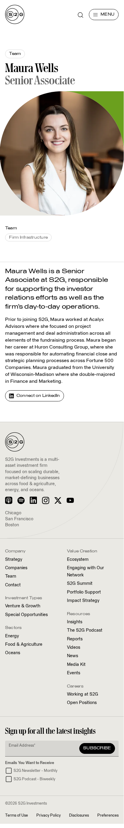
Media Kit (76, 665)
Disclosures (79, 815)
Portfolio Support (84, 592)
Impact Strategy (83, 601)
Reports (75, 639)
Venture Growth (22, 606)
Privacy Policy (48, 815)
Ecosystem (78, 560)
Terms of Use (16, 815)
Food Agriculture (23, 644)
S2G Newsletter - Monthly (35, 771)
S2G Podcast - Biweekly (34, 779)
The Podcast (84, 630)
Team (10, 576)
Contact (13, 585)
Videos (73, 647)
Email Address (22, 746)
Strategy (13, 560)
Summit (79, 584)
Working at (82, 694)
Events (73, 673)
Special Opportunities (26, 615)
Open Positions (82, 703)
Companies (16, 568)
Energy (12, 636)
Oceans (12, 653)
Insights (74, 622)
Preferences (108, 815)
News (72, 656)
